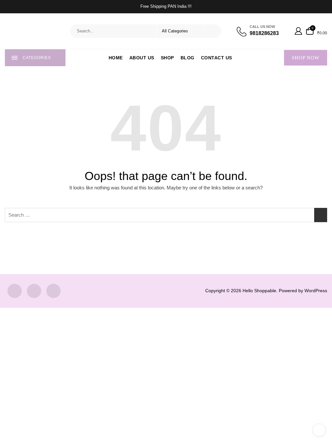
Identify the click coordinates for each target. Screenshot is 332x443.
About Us (141, 57)
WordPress (315, 290)
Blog (188, 57)
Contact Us (216, 57)
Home (116, 57)
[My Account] (298, 31)
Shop (167, 57)
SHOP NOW (305, 57)
